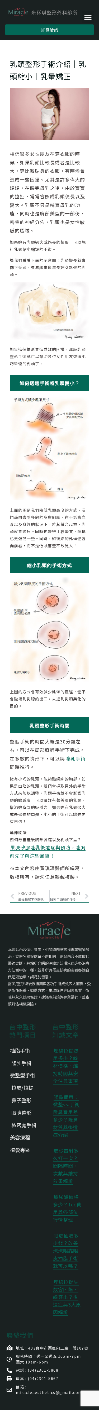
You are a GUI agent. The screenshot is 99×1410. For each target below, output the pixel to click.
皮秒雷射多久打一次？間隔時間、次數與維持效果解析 (66, 1165)
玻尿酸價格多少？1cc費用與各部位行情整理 (67, 1208)
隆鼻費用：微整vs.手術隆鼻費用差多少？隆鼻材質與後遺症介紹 (66, 1115)
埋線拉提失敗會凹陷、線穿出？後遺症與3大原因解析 (67, 1296)
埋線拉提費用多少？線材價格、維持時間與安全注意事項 (66, 1065)
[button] (88, 17)
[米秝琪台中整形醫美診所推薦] (43, 12)
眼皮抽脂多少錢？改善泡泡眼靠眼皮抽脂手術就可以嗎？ (66, 1250)
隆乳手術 (75, 758)
